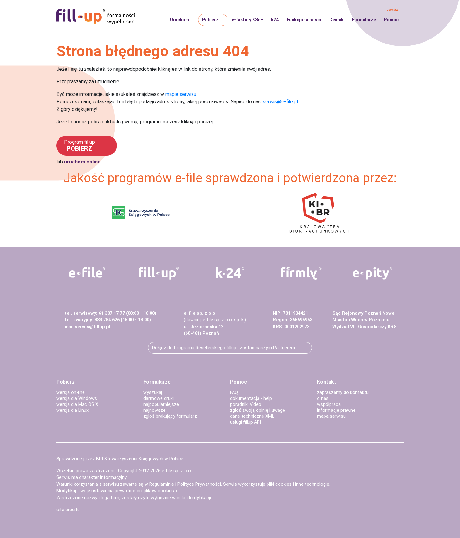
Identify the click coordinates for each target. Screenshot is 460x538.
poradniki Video (245, 404)
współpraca (329, 404)
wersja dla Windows (76, 398)
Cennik (336, 19)
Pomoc (391, 19)
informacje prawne (336, 410)
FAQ (234, 392)
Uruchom (179, 19)
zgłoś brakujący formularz (170, 416)
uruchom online (82, 162)
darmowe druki (158, 398)
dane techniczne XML (252, 416)
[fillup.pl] (159, 273)
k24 (275, 19)
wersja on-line (70, 392)
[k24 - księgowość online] (230, 272)
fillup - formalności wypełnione (95, 17)
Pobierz (210, 19)
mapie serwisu (180, 94)
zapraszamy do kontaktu (343, 392)
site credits (68, 509)
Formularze (364, 19)
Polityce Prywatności (199, 484)
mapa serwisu (331, 416)
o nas (323, 398)
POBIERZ (79, 145)
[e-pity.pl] (373, 273)
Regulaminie (161, 484)
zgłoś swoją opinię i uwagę (257, 410)
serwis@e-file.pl (280, 102)
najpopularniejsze (161, 404)
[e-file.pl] (87, 272)
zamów (392, 10)
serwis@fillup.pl (92, 326)
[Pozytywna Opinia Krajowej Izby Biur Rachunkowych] (319, 212)
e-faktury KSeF (247, 19)
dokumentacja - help (251, 398)
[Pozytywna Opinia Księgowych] (141, 212)
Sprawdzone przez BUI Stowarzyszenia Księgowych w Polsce (119, 459)
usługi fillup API (245, 422)
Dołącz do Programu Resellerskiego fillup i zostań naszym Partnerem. (224, 347)
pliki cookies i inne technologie (298, 484)
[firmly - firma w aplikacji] (301, 273)
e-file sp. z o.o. (177, 470)
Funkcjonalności (304, 19)
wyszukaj (152, 392)
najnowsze (154, 410)
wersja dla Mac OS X (77, 404)
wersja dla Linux (72, 410)
